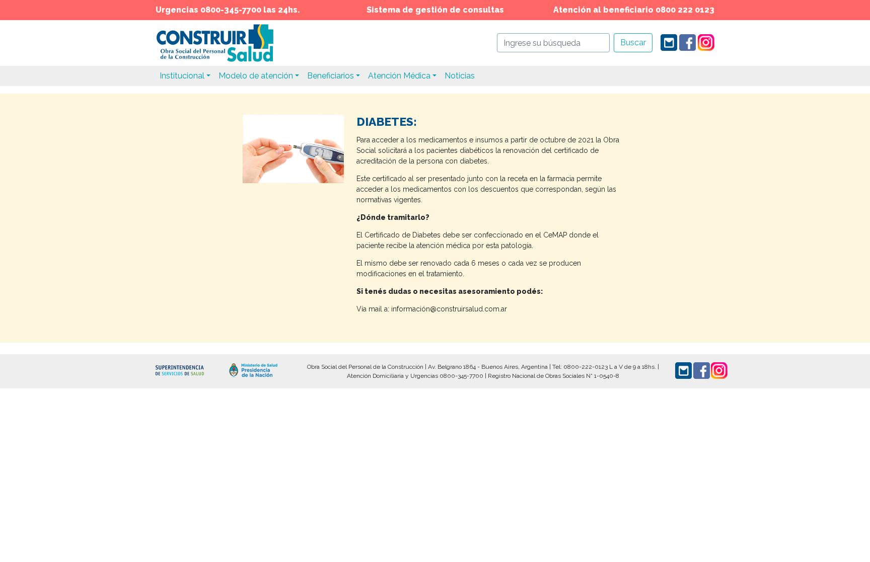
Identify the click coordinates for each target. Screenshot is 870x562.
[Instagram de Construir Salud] (706, 42)
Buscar (633, 42)
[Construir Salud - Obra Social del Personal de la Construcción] (215, 42)
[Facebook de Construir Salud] (687, 42)
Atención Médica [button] (399, 76)
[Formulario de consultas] (669, 42)
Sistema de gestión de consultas (435, 10)
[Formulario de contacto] (683, 370)
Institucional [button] (182, 76)
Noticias (460, 76)
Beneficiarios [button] (330, 76)
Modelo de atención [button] (256, 76)
